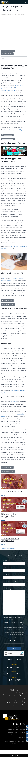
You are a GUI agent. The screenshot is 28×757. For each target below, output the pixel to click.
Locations (22, 729)
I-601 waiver (13, 401)
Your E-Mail (6, 575)
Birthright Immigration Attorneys (16, 41)
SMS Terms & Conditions (17, 643)
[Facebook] (9, 724)
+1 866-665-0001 (14, 755)
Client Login (21, 732)
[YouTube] (16, 724)
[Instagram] (23, 724)
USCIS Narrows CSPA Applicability (13, 491)
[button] (25, 59)
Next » (13, 548)
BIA (4, 278)
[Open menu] (25, 2)
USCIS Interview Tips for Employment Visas (10, 515)
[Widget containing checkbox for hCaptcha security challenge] (14, 653)
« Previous (3, 548)
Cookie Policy (21, 737)
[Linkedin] (13, 724)
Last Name (6, 568)
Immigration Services (19, 727)
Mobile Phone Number (10, 582)
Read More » (3, 495)
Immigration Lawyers (12, 729)
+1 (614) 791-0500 (14, 667)
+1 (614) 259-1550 (14, 674)
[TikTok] (20, 724)
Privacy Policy (7, 643)
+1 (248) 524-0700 (14, 680)
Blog (16, 732)
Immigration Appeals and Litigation (14, 130)
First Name (6, 561)
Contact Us (10, 732)
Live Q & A (13, 735)
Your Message (7, 589)
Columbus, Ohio (6, 28)
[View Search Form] (23, 2)
